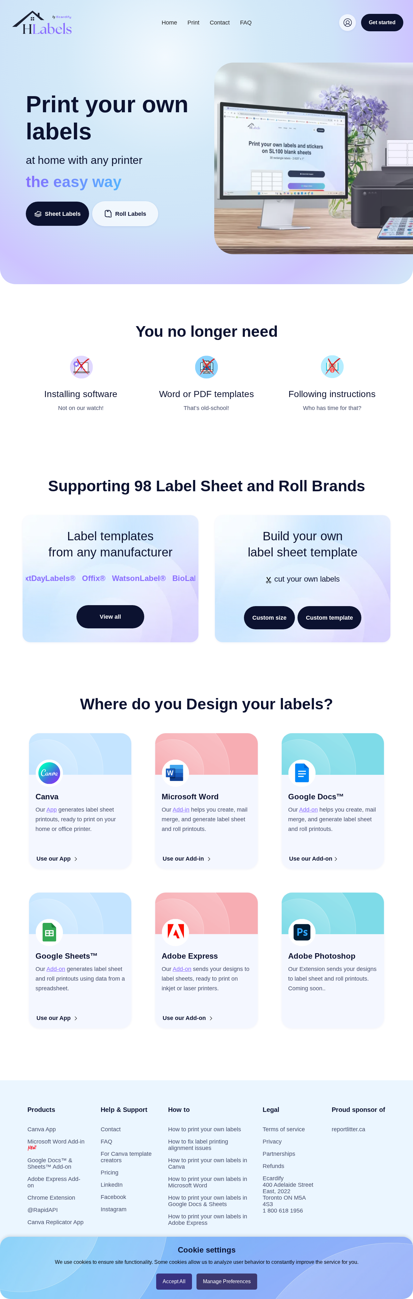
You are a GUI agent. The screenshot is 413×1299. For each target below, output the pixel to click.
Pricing (109, 1172)
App (51, 809)
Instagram (113, 1209)
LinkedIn (112, 1185)
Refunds (273, 1166)
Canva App (41, 1129)
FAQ (246, 22)
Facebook (113, 1197)
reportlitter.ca (348, 1129)
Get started (382, 22)
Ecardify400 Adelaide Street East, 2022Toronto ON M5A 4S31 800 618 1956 (288, 1194)
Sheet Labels (61, 214)
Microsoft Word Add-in (56, 1141)
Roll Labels (130, 214)
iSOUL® (161, 578)
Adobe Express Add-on (53, 1182)
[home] (42, 22)
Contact (220, 22)
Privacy (272, 1141)
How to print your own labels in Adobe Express (207, 1219)
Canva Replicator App (55, 1222)
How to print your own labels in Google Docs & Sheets (207, 1200)
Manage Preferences (227, 1281)
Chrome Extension (51, 1197)
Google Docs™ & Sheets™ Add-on (49, 1163)
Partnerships (279, 1154)
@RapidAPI (42, 1210)
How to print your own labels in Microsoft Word (207, 1182)
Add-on (308, 809)
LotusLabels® (65, 578)
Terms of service (284, 1129)
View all (110, 617)
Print (193, 22)
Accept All (174, 1281)
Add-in (181, 809)
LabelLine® (118, 578)
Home (169, 22)
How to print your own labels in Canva (207, 1163)
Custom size (269, 618)
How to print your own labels (204, 1129)
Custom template (329, 618)
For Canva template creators (126, 1157)
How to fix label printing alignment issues (198, 1144)
